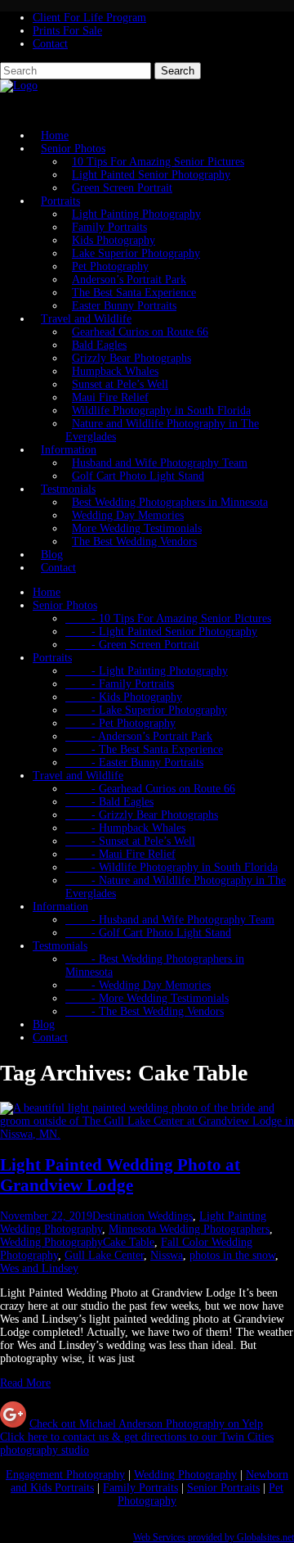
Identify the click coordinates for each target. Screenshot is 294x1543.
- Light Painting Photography (146, 671)
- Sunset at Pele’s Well (130, 841)
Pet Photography (110, 266)
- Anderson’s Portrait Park (138, 736)
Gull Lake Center (104, 1255)
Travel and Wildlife (86, 319)
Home (46, 592)
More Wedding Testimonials (137, 528)
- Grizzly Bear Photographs (141, 815)
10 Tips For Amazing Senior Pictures (158, 162)
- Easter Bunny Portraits (134, 762)
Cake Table (128, 1242)
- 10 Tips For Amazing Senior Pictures (168, 618)
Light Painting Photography (136, 214)
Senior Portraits (223, 1488)
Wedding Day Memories (128, 515)
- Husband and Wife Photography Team (169, 920)
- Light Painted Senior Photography (161, 631)
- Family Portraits (119, 684)
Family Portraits (109, 227)
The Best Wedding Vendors (134, 541)
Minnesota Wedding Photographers (189, 1229)
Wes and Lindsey (39, 1268)
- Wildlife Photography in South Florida (171, 867)
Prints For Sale (67, 31)
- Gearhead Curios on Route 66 (150, 789)
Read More (25, 1383)
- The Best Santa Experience (144, 749)
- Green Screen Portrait (132, 644)
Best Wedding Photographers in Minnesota (170, 502)
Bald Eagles (99, 345)
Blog (44, 1024)
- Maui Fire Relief (120, 854)
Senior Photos (73, 148)
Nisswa (166, 1255)
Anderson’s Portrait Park (129, 279)
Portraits (60, 201)
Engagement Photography (65, 1475)
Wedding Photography (51, 1242)
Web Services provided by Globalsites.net (213, 1537)
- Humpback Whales (125, 828)
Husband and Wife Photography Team (159, 463)
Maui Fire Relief (110, 397)
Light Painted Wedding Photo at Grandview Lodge (120, 1175)
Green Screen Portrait (122, 188)
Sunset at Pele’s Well (120, 384)
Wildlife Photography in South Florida (161, 410)
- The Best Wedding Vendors (144, 1011)
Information (68, 450)
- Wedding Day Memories (138, 985)
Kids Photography (113, 240)
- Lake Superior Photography (146, 710)
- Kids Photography (123, 697)
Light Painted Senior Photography (151, 175)
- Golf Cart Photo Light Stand (148, 933)
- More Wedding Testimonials (147, 998)
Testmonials (68, 489)
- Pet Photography (120, 723)
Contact (50, 44)
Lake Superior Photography (136, 253)
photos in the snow (232, 1255)
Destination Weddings (142, 1216)
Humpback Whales (115, 371)
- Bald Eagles (109, 802)
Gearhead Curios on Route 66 (140, 332)
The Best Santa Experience (134, 292)
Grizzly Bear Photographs (131, 358)
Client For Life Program (89, 17)
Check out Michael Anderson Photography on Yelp (146, 1424)
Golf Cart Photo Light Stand (138, 476)
